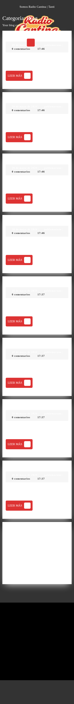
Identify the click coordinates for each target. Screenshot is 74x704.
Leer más (20, 77)
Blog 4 (13, 221)
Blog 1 (13, 37)
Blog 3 (13, 159)
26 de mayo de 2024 (24, 106)
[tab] (31, 43)
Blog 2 (13, 98)
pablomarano (53, 106)
